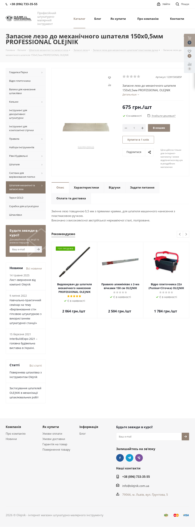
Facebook (120, 458)
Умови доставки (53, 439)
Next (186, 234)
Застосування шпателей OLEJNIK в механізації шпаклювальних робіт (25, 392)
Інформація (88, 427)
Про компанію (16, 433)
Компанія (13, 427)
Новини (11, 439)
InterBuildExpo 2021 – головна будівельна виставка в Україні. (23, 343)
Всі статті (36, 365)
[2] (128, 76)
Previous (180, 234)
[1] (124, 76)
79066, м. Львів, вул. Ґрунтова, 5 (145, 494)
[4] (135, 76)
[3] (131, 76)
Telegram (129, 458)
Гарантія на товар (54, 444)
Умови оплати (52, 433)
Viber (139, 458)
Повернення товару (56, 449)
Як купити (50, 427)
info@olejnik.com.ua (135, 486)
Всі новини (34, 268)
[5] (139, 76)
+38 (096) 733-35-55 (136, 477)
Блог (82, 433)
